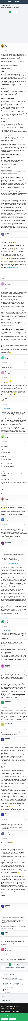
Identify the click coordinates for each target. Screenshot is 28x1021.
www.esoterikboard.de (12, 267)
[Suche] (26, 1)
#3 (26, 288)
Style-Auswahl (3, 1004)
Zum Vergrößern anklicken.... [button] (14, 563)
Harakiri (7, 813)
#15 (26, 744)
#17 (26, 838)
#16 (26, 819)
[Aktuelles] (23, 1)
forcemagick (8, 283)
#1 (26, 50)
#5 (26, 377)
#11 (26, 626)
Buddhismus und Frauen (11, 978)
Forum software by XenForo (11, 1011)
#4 (26, 362)
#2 (26, 239)
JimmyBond (8, 701)
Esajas (6, 436)
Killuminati (8, 357)
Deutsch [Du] (9, 1004)
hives (6, 398)
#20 (26, 954)
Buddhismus (8, 989)
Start (11, 1008)
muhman (7, 738)
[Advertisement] (14, 28)
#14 (26, 729)
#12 (26, 670)
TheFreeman (8, 723)
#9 (26, 524)
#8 (26, 503)
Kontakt (2, 1006)
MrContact (8, 542)
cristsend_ (7, 498)
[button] (2, 1)
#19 (26, 938)
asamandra (8, 665)
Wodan (7, 620)
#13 (26, 707)
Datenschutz (16, 1006)
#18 (26, 910)
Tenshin (7, 233)
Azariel (7, 518)
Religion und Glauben (9, 980)
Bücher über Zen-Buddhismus (12, 983)
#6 (26, 404)
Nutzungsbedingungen (9, 1006)
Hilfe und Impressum (5, 1008)
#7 (26, 441)
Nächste (15, 11)
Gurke (6, 948)
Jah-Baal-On (4, 9)
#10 (26, 547)
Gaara (6, 932)
